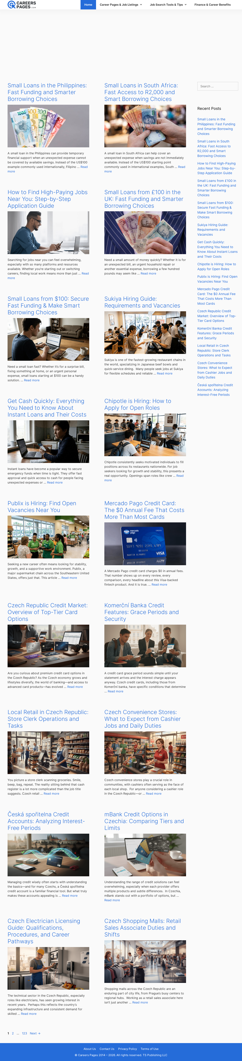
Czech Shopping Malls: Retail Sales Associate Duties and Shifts (142, 927)
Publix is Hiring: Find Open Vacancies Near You (42, 506)
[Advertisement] (121, 41)
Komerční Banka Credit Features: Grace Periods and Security (141, 612)
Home (88, 4)
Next (35, 1033)
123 (25, 1033)
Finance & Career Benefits (213, 4)
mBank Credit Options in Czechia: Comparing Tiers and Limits (144, 821)
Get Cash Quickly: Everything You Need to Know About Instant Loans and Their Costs (47, 407)
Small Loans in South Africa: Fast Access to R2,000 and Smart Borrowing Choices (141, 92)
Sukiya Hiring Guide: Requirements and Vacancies (142, 302)
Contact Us (107, 1049)
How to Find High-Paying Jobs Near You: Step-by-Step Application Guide (48, 199)
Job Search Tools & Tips (166, 4)
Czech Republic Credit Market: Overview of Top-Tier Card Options (48, 612)
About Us (90, 1049)
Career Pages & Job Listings (119, 4)
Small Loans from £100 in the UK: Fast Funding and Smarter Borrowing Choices (143, 199)
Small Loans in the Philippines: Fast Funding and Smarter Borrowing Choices (47, 92)
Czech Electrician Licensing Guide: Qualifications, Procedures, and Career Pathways (44, 931)
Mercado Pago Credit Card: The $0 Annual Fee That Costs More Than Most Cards (144, 510)
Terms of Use (150, 1049)
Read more (148, 273)
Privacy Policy (127, 1049)
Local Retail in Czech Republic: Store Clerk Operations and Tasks (48, 719)
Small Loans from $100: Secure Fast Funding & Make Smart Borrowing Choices (48, 305)
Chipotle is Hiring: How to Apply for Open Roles (137, 404)
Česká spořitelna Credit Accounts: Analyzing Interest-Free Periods (46, 821)
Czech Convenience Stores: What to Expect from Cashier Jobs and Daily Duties (142, 719)
